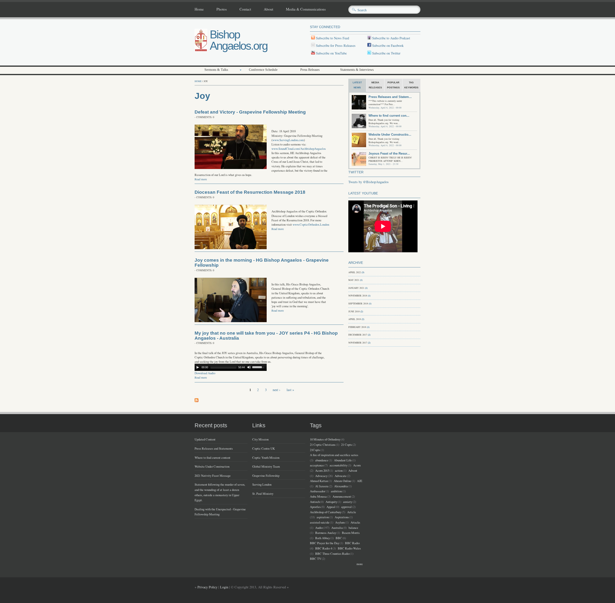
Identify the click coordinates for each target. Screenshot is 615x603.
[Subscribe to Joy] (196, 400)
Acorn (357, 465)
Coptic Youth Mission (265, 457)
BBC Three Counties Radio (332, 553)
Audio (319, 527)
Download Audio (205, 373)
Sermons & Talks (216, 70)
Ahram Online (342, 481)
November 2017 (357, 342)
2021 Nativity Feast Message (213, 475)
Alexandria (341, 486)
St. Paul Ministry (262, 493)
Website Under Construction (212, 466)
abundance (321, 460)
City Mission (260, 439)
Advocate (340, 476)
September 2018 (358, 303)
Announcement (341, 496)
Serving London (261, 484)
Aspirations (342, 517)
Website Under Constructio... (390, 134)
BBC (339, 538)
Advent (352, 470)
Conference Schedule (263, 70)
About (268, 9)
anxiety (347, 502)
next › (276, 389)
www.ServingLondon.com (288, 140)
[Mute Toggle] (249, 367)
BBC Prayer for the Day (324, 543)
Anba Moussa (318, 496)
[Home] (201, 50)
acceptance (317, 465)
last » (290, 389)
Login (224, 587)
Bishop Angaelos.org (238, 40)
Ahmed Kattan (319, 481)
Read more (201, 179)
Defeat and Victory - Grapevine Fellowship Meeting (250, 112)
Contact (245, 9)
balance (353, 527)
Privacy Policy (207, 587)
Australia (337, 527)
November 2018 (357, 295)
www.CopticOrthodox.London (311, 224)
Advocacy (321, 476)
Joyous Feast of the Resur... (389, 153)
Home (199, 9)
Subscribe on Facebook (388, 45)
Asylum (340, 522)
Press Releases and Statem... (390, 97)
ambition (336, 491)
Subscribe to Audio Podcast (390, 38)
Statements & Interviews (357, 70)
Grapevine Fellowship (265, 475)
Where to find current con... (389, 115)
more (360, 564)
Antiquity (331, 502)
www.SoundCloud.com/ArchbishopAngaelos (298, 148)
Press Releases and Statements (214, 448)
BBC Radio (352, 543)
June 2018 (354, 311)
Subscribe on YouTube (331, 53)
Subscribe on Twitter (385, 53)
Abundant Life (343, 460)
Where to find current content (212, 457)
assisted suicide (319, 522)
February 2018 (357, 327)
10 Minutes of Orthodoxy (325, 439)
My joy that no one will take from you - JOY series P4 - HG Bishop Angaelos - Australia (266, 336)
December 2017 (357, 334)
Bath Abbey (322, 538)
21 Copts (346, 444)
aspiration (323, 517)
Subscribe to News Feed (332, 38)
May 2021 (353, 280)
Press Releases (310, 70)
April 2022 (354, 272)
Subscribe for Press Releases (335, 45)
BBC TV (315, 558)
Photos (221, 9)
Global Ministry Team (266, 466)
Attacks (355, 522)
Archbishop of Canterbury (325, 512)
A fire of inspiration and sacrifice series (334, 455)
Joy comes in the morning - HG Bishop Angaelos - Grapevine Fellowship (262, 263)
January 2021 (356, 287)
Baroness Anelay (325, 533)
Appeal (330, 507)
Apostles (315, 507)
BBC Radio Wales (349, 548)
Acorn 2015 (322, 470)
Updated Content (205, 439)
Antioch (315, 502)
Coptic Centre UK (263, 448)
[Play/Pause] (198, 367)
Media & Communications (306, 9)
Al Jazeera (321, 486)
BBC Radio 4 (323, 548)
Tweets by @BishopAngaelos (368, 182)
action (339, 470)
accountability (338, 465)
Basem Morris (351, 533)
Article (351, 512)
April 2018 (354, 319)
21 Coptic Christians (322, 444)
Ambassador (317, 491)
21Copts (315, 450)
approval (346, 507)
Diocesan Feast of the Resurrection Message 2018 (250, 192)
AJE (359, 481)
